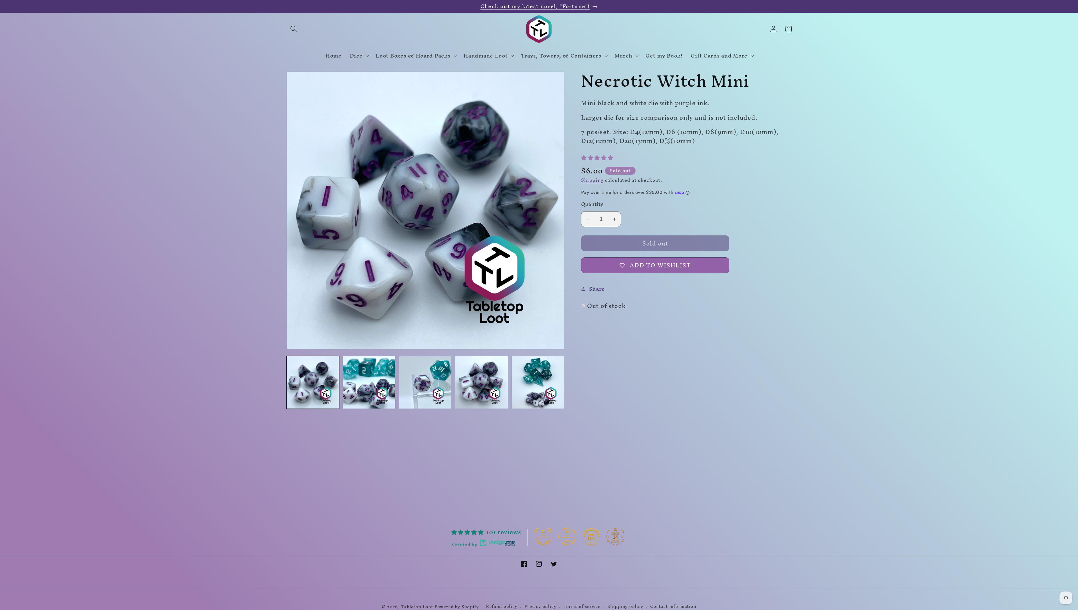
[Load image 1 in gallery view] (312, 382)
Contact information (673, 607)
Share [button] (597, 289)
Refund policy (501, 607)
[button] (293, 29)
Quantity (592, 204)
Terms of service (581, 607)
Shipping (592, 180)
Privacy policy (540, 607)
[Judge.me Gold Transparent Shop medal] (567, 536)
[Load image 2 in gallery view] (368, 382)
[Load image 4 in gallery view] (481, 382)
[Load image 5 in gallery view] (537, 382)
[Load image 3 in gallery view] (425, 382)
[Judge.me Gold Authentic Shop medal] (543, 536)
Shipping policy (625, 607)
